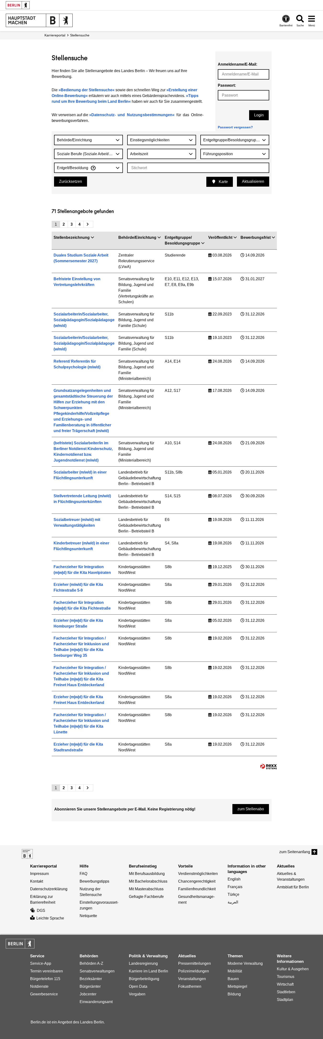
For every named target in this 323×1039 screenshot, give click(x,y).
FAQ (83, 874)
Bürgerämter (90, 986)
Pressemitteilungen (194, 963)
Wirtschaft (285, 984)
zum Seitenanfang (294, 852)
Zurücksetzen (70, 181)
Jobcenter (88, 994)
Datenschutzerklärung (48, 889)
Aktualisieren (253, 181)
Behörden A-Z (91, 963)
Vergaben (137, 994)
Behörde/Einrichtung (137, 237)
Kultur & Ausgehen (293, 969)
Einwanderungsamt (96, 1002)
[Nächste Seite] (88, 224)
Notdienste (39, 986)
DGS (41, 910)
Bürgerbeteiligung (144, 979)
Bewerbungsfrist (256, 237)
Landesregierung (143, 963)
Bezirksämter (91, 979)
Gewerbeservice (44, 994)
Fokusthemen (189, 986)
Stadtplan (285, 1000)
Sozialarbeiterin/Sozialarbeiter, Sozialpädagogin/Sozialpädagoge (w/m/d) (84, 320)
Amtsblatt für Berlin (293, 887)
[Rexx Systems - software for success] (268, 766)
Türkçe (233, 894)
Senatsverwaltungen (97, 971)
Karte (223, 182)
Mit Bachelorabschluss (148, 881)
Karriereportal (54, 35)
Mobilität (235, 971)
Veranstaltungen (192, 979)
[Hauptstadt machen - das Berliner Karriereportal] (39, 20)
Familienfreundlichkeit (197, 889)
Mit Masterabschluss (146, 889)
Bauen (233, 979)
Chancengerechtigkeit (196, 881)
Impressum (39, 874)
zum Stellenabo (250, 809)
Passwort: (227, 85)
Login (259, 115)
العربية (233, 902)
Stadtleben (286, 992)
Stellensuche (79, 35)
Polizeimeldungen (193, 971)
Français (235, 887)
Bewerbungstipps (94, 881)
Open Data (138, 986)
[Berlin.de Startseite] (18, 5)
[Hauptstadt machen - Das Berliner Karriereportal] (27, 854)
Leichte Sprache (50, 918)
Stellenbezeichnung (72, 237)
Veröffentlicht (220, 237)
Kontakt (36, 881)
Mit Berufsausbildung (147, 874)
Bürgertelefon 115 (45, 979)
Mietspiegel (237, 986)
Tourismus (285, 977)
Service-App (40, 963)
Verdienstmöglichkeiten (198, 874)
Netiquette (88, 916)
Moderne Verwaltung (245, 963)
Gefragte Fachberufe (146, 897)
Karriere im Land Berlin (148, 971)
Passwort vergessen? (235, 127)
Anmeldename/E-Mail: (237, 64)
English (234, 879)
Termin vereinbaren (46, 971)
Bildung (234, 994)
